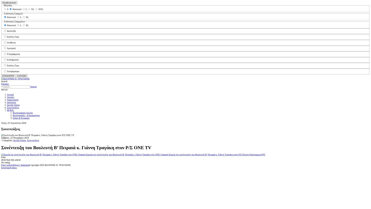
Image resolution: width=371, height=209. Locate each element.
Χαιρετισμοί (12, 100)
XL (32, 9)
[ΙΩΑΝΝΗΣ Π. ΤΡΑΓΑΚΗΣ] (15, 79)
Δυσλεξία (11, 31)
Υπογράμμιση (13, 54)
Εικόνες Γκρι (13, 37)
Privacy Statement (21, 165)
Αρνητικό (11, 48)
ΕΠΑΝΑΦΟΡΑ (8, 76)
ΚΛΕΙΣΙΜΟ (21, 76)
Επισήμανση (13, 59)
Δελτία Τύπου (13, 105)
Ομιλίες (10, 97)
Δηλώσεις (11, 102)
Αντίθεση (11, 42)
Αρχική (10, 94)
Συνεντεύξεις (13, 107)
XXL (40, 9)
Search (33, 86)
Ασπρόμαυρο (13, 71)
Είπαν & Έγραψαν (21, 118)
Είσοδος (5, 84)
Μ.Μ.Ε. (10, 110)
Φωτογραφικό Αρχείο (23, 113)
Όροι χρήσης (7, 165)
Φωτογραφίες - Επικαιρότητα (26, 115)
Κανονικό (17, 9)
